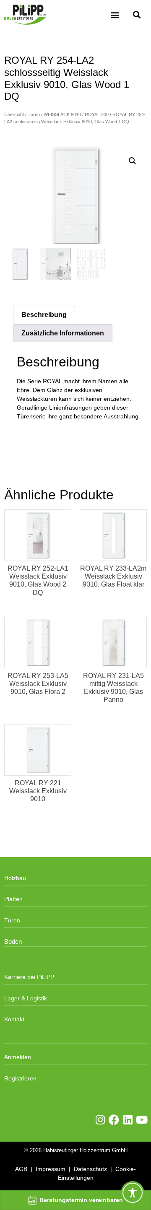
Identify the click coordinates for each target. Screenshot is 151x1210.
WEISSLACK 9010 (62, 114)
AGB (21, 1169)
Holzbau (15, 878)
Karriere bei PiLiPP (29, 977)
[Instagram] (100, 1119)
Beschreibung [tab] (44, 314)
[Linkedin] (127, 1119)
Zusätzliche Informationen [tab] (62, 333)
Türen (34, 114)
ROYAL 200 (97, 114)
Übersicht (14, 114)
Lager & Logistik (25, 998)
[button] (115, 15)
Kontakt (14, 1019)
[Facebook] (114, 1119)
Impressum (50, 1169)
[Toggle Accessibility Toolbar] (132, 1193)
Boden (13, 941)
